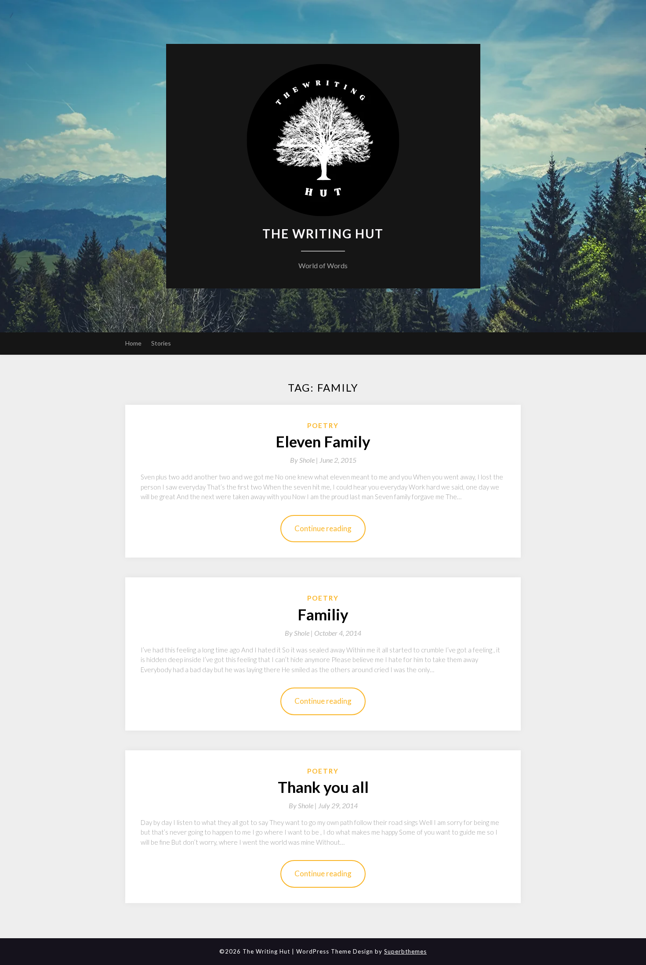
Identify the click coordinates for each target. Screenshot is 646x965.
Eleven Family (323, 441)
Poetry (323, 425)
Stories (161, 343)
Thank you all (323, 787)
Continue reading (323, 528)
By (304, 460)
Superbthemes (405, 951)
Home (133, 343)
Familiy (323, 614)
